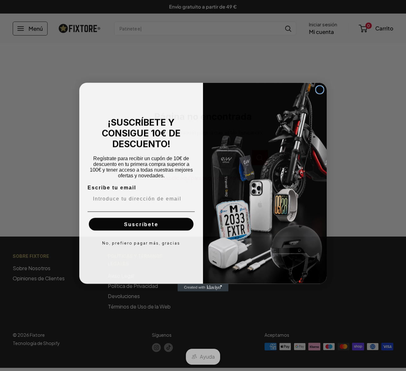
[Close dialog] (320, 88)
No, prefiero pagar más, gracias (141, 241)
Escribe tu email (112, 186)
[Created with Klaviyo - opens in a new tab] (203, 286)
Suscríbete (141, 222)
